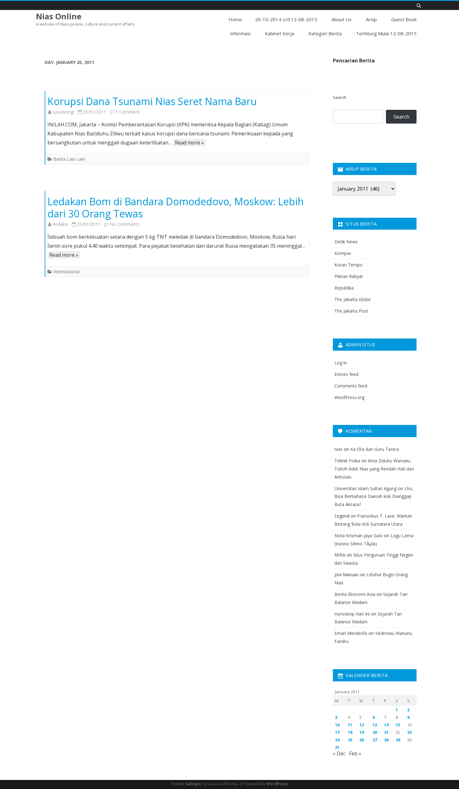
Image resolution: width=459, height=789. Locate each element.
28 (386, 740)
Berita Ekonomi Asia (354, 594)
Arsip (371, 19)
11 (350, 725)
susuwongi (63, 112)
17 (337, 732)
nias (338, 449)
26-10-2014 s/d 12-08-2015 (286, 19)
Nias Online (58, 16)
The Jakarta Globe (352, 299)
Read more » (189, 142)
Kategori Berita (325, 33)
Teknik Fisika (347, 461)
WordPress (277, 784)
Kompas (342, 253)
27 (375, 740)
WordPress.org (349, 397)
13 (375, 725)
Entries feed (346, 374)
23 (409, 732)
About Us (342, 19)
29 (398, 740)
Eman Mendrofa (350, 633)
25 (350, 740)
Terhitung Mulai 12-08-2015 (386, 33)
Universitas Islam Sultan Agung (365, 488)
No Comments (125, 224)
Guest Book (404, 19)
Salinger (193, 784)
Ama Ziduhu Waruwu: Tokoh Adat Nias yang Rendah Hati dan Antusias (374, 469)
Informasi (240, 33)
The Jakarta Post (351, 311)
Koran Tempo (348, 265)
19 (361, 732)
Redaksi (60, 224)
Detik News (346, 242)
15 (398, 725)
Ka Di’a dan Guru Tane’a (374, 449)
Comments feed (350, 386)
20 (375, 732)
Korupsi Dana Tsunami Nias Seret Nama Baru (152, 101)
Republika (344, 288)
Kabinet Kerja (279, 33)
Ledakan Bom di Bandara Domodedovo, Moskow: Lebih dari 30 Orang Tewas (175, 208)
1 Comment (128, 112)
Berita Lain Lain (69, 159)
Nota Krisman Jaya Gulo (358, 535)
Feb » (355, 753)
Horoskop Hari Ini (352, 614)
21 (386, 732)
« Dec (339, 753)
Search (339, 97)
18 (350, 732)
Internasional (66, 272)
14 (386, 725)
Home (235, 19)
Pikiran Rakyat (348, 276)
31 (337, 747)
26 (361, 740)
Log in (340, 363)
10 (337, 725)
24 (337, 740)
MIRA (339, 555)
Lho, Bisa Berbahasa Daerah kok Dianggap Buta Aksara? (373, 496)
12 (361, 725)
